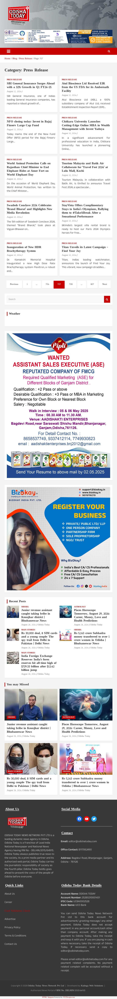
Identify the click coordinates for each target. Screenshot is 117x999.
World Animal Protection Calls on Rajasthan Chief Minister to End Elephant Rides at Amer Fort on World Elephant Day (29, 169)
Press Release (14, 80)
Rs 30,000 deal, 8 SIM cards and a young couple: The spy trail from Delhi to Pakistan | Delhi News (39, 638)
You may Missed (18, 684)
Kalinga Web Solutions (92, 986)
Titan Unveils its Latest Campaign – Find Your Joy (85, 249)
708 (71, 284)
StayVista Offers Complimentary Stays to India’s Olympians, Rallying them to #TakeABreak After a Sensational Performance (85, 211)
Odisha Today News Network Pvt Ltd (46, 986)
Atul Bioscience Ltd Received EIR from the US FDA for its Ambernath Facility (85, 87)
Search (107, 299)
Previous (14, 284)
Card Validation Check (17, 911)
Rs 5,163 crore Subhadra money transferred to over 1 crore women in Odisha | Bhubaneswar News (92, 638)
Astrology (80, 607)
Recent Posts (17, 601)
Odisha (25, 607)
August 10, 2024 (69, 133)
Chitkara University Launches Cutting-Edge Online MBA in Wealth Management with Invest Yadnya (86, 125)
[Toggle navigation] (8, 51)
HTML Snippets (48, 997)
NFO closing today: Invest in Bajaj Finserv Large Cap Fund (29, 124)
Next (104, 284)
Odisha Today (44, 624)
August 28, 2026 (28, 624)
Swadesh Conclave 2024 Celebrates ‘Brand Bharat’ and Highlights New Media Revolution (29, 209)
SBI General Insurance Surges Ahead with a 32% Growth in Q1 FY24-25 (31, 85)
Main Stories (28, 630)
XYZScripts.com (69, 997)
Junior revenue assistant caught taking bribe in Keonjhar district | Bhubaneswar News (36, 615)
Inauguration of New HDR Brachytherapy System (24, 249)
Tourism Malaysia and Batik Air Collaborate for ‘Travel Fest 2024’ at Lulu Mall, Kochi (85, 167)
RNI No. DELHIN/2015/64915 (71, 990)
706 (47, 284)
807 (92, 284)
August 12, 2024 (14, 91)
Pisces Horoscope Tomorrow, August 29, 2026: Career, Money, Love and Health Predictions (92, 615)
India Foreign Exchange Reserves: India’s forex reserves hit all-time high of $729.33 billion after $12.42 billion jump (38, 663)
